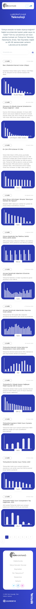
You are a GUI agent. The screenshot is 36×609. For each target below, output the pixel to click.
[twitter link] (13, 586)
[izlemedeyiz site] (12, 602)
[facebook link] (18, 586)
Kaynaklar (18, 569)
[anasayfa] (18, 555)
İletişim (18, 581)
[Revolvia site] (27, 598)
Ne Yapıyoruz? (18, 573)
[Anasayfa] (9, 6)
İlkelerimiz (18, 577)
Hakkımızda (18, 561)
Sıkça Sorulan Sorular (18, 565)
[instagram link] (22, 586)
